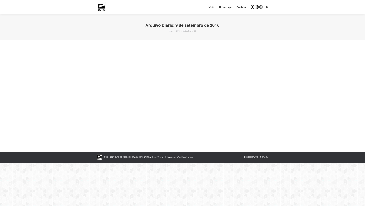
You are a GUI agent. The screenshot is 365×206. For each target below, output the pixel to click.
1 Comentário (154, 125)
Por (118, 125)
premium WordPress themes (181, 157)
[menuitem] (211, 7)
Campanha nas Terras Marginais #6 (124, 120)
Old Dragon (105, 125)
